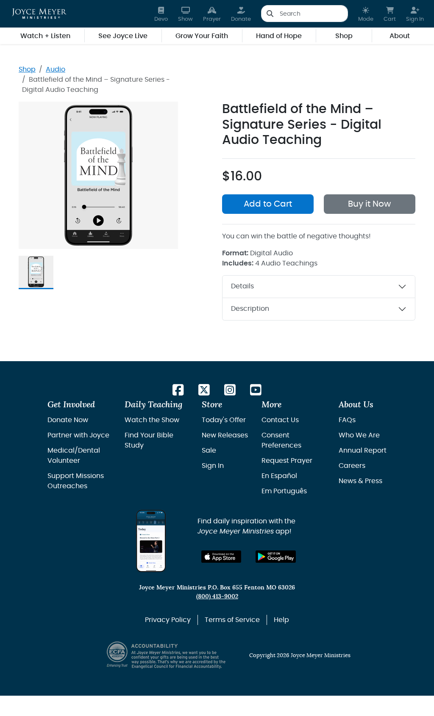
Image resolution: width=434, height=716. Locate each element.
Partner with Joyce (78, 435)
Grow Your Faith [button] (201, 36)
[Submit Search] (269, 13)
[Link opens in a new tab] (178, 390)
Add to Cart (268, 204)
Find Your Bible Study (149, 440)
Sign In (213, 465)
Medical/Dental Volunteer (73, 455)
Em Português (284, 491)
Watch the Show (152, 420)
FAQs (347, 420)
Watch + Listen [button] (45, 36)
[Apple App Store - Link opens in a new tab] (221, 557)
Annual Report (363, 450)
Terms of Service (232, 619)
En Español (279, 476)
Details (242, 286)
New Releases (225, 435)
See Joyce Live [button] (122, 36)
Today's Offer (224, 420)
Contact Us (280, 420)
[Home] (39, 13)
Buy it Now (369, 204)
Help (281, 619)
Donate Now (67, 420)
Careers (352, 465)
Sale (209, 450)
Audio (55, 69)
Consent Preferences (281, 440)
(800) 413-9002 (217, 596)
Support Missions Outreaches (75, 481)
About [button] (399, 36)
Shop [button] (344, 36)
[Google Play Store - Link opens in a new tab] (276, 557)
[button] (365, 13)
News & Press (360, 481)
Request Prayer (287, 460)
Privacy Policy (168, 619)
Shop (27, 69)
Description (250, 308)
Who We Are (359, 435)
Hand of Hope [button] (279, 36)
